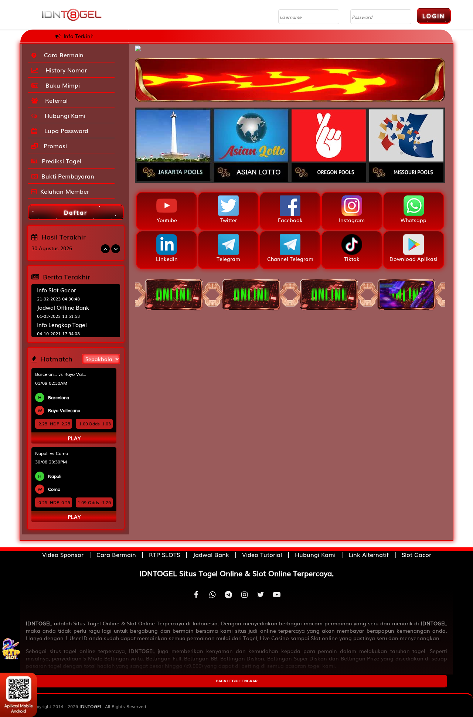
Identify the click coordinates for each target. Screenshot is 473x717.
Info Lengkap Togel (62, 324)
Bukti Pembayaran (67, 175)
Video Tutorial (262, 554)
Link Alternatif (368, 554)
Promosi (54, 145)
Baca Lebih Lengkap (237, 681)
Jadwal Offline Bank (63, 307)
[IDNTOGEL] (290, 75)
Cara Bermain (62, 54)
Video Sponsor (63, 554)
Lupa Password (64, 130)
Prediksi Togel (61, 160)
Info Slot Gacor (56, 290)
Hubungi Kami (63, 115)
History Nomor (64, 69)
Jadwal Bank (211, 554)
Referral (54, 100)
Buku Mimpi (61, 85)
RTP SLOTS (164, 554)
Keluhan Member (64, 191)
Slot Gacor (416, 554)
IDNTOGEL (90, 706)
